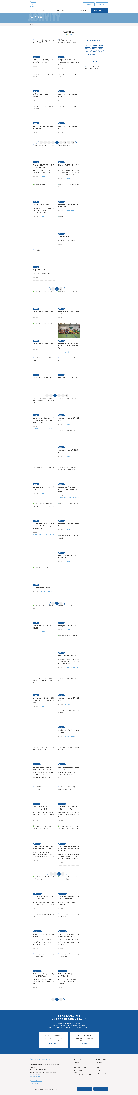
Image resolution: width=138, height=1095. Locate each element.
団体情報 (76, 1062)
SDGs (97, 68)
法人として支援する (100, 1059)
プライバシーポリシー (101, 1073)
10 (65, 142)
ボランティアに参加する (102, 1062)
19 (73, 142)
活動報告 (76, 1072)
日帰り (99, 66)
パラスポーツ (88, 68)
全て (86, 66)
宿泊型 (92, 66)
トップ (31, 24)
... (45, 142)
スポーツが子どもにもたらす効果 (82, 1075)
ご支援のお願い (100, 1089)
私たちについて (78, 1059)
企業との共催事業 (78, 1070)
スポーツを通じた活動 (80, 1067)
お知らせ (89, 4)
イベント (97, 1067)
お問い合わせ (102, 4)
